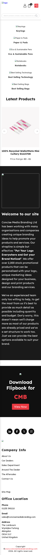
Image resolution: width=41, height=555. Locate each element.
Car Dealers (7, 460)
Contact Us (7, 478)
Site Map (6, 492)
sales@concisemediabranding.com (19, 517)
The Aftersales (9, 474)
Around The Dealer (11, 469)
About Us (6, 456)
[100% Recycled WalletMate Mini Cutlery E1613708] (20, 126)
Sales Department (11, 465)
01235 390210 (8, 508)
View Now (20, 406)
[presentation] (4, 131)
